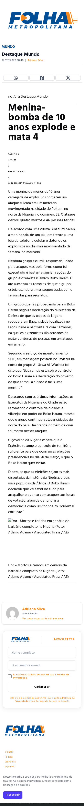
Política (9, 757)
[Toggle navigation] (75, 20)
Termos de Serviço (46, 701)
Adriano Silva (35, 60)
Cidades (9, 752)
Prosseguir (13, 795)
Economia (10, 762)
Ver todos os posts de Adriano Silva (42, 618)
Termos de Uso (45, 675)
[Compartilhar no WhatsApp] (16, 78)
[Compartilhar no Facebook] (42, 78)
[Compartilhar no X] (68, 78)
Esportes (9, 767)
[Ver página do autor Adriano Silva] (12, 613)
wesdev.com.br (71, 803)
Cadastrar (42, 687)
